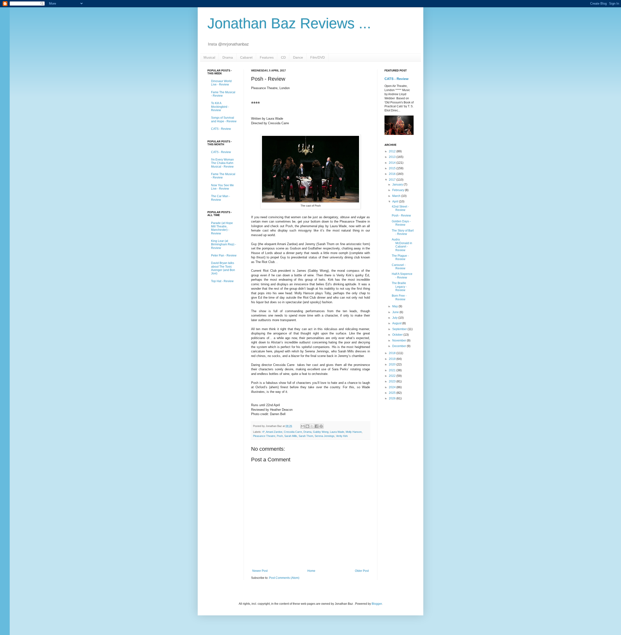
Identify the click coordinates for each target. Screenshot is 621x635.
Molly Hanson (354, 431)
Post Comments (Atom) (284, 578)
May (395, 306)
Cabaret (246, 57)
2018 (392, 353)
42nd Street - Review (400, 208)
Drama (227, 57)
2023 (392, 381)
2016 (392, 174)
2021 (392, 370)
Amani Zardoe (274, 431)
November (399, 340)
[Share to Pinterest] (321, 426)
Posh (280, 435)
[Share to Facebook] (316, 426)
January (398, 184)
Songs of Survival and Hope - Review (224, 119)
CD (283, 57)
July (395, 317)
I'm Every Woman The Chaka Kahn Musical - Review (222, 163)
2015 (392, 168)
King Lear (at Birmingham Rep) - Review (223, 244)
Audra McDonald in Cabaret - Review (402, 245)
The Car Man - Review (220, 197)
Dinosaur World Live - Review (221, 82)
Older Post (362, 571)
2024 (392, 387)
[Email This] (302, 426)
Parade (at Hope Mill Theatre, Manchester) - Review (222, 228)
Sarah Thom (306, 435)
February (398, 190)
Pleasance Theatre (264, 435)
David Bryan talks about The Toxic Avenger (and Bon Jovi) (223, 268)
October (397, 334)
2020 (392, 364)
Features (267, 57)
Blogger (377, 603)
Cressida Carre (293, 431)
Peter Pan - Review (224, 255)
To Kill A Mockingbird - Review (220, 106)
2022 (392, 376)
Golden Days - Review (401, 223)
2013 (392, 157)
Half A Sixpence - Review (402, 275)
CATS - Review (221, 129)
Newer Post (260, 571)
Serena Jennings (325, 435)
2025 (392, 393)
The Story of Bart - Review (403, 232)
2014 (392, 162)
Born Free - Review (399, 297)
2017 (392, 179)
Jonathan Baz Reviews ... (289, 23)
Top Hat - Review (222, 281)
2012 (392, 151)
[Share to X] (312, 426)
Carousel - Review (399, 266)
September (400, 329)
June (396, 312)
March (396, 196)
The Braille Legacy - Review (399, 286)
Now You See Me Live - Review (222, 187)
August (397, 323)
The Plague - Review (400, 257)
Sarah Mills (290, 435)
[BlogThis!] (307, 426)
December (399, 346)
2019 (392, 359)
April (395, 201)
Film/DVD (317, 57)
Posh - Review (401, 215)
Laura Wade (337, 431)
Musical (209, 57)
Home (311, 571)
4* (263, 431)
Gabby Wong (320, 431)
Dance (298, 57)
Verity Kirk (342, 435)
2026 (392, 398)
